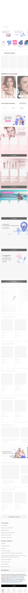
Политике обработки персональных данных (10, 582)
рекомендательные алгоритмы (16, 578)
